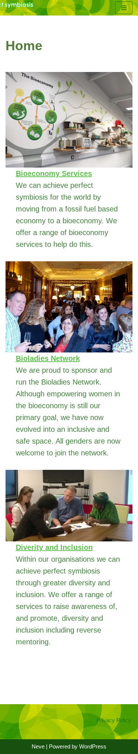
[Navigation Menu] (123, 7)
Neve (38, 746)
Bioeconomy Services (54, 173)
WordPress (92, 746)
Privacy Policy (113, 720)
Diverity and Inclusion (54, 547)
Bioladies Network (48, 358)
